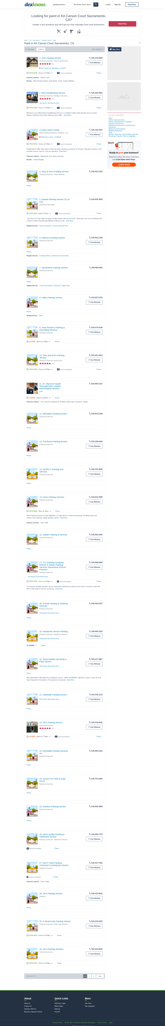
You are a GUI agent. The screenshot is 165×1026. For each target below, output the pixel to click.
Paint (41, 133)
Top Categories (90, 1006)
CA (30, 40)
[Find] (95, 4)
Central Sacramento (46, 285)
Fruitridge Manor (45, 256)
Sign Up (117, 4)
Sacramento (36, 40)
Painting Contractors (46, 61)
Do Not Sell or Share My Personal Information (80, 1022)
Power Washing (59, 174)
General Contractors (116, 123)
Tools (111, 132)
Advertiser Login (60, 1003)
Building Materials (115, 131)
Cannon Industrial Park (60, 226)
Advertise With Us (30, 1009)
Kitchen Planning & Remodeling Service (123, 134)
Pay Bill (57, 1012)
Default (98, 49)
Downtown (57, 285)
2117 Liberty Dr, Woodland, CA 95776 (53, 68)
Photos (99, 73)
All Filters (31, 49)
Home (26, 40)
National (57, 1009)
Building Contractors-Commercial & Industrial (69, 96)
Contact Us (28, 1006)
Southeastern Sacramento (60, 256)
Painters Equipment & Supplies (120, 122)
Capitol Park (66, 285)
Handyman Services (60, 634)
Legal (110, 1022)
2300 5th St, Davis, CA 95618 (51, 137)
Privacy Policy (57, 1022)
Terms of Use (102, 1022)
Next (100, 976)
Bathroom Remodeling (117, 129)
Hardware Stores (46, 40)
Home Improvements (61, 61)
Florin (40, 315)
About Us (27, 1003)
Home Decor (58, 360)
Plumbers (42, 896)
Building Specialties (50, 133)
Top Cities (88, 1003)
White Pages (59, 1006)
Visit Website (95, 63)
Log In (108, 4)
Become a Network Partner (33, 1012)
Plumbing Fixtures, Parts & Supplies (122, 136)
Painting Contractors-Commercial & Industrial (122, 126)
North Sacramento (46, 226)
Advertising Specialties (47, 204)
